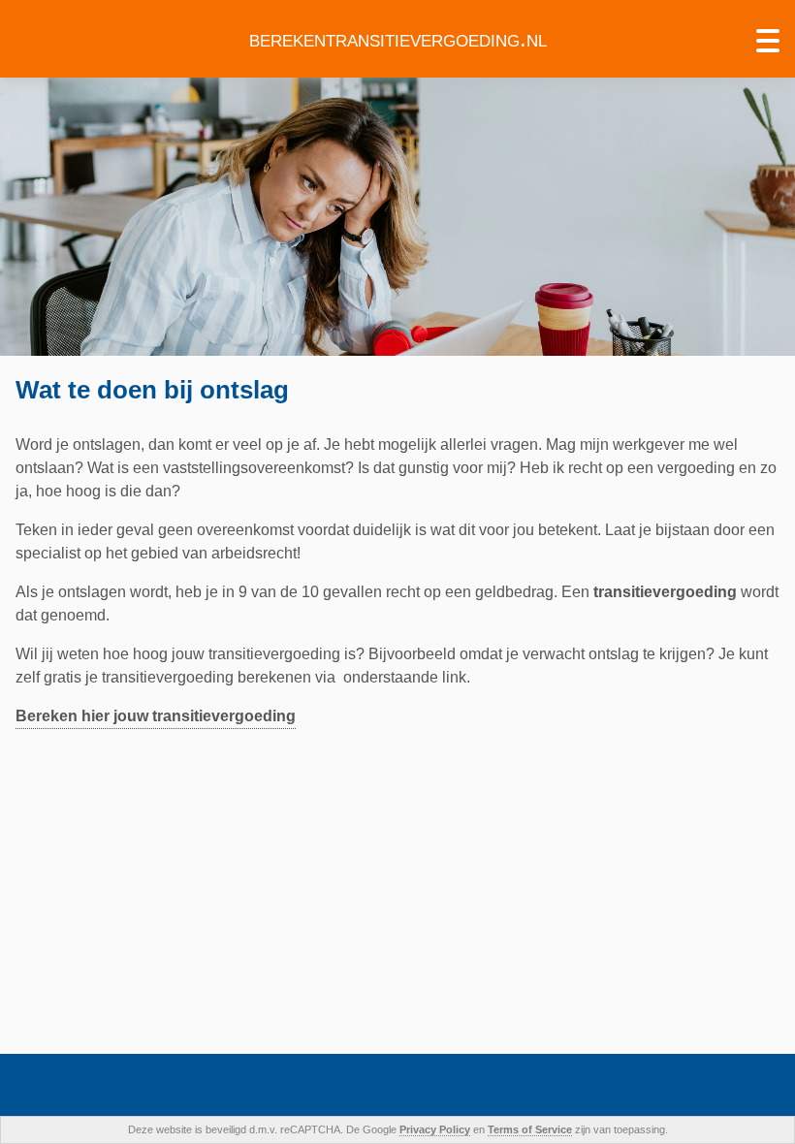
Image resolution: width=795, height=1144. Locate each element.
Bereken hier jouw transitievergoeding (156, 716)
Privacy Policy (434, 1129)
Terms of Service (530, 1129)
